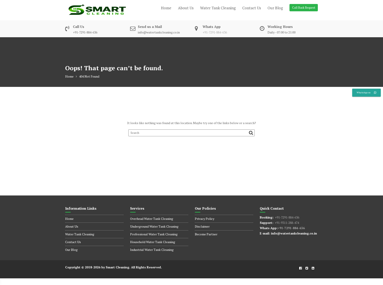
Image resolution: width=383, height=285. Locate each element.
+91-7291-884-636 (215, 32)
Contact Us (251, 7)
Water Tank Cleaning (218, 7)
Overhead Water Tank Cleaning (151, 219)
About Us (185, 7)
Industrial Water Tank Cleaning (152, 250)
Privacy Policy (204, 219)
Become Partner (206, 234)
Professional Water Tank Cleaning (154, 234)
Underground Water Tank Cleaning (154, 226)
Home (166, 7)
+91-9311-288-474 (286, 223)
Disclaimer (202, 226)
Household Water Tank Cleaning (152, 242)
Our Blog (275, 7)
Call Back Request (303, 8)
